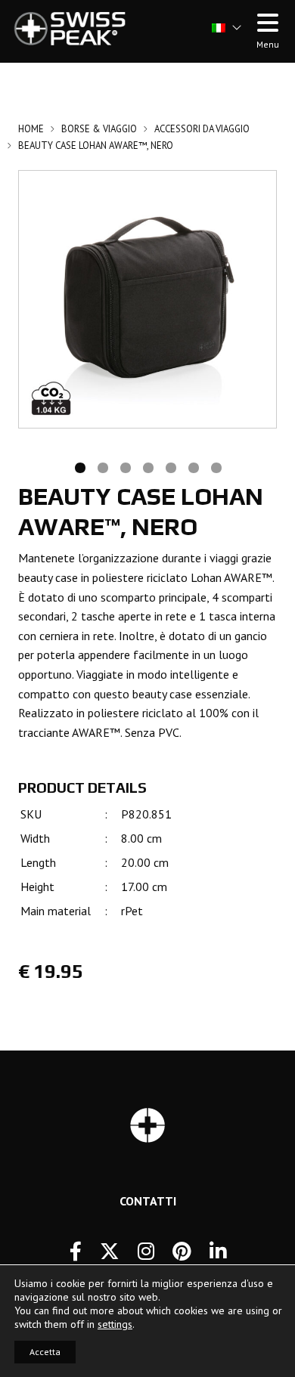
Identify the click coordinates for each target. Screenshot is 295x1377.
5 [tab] (170, 466)
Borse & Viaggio (99, 128)
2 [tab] (102, 466)
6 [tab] (192, 466)
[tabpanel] (147, 299)
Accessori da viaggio (202, 128)
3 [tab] (124, 466)
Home (31, 128)
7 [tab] (215, 466)
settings (115, 1324)
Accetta (45, 1351)
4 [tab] (147, 466)
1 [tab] (79, 466)
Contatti (148, 1200)
